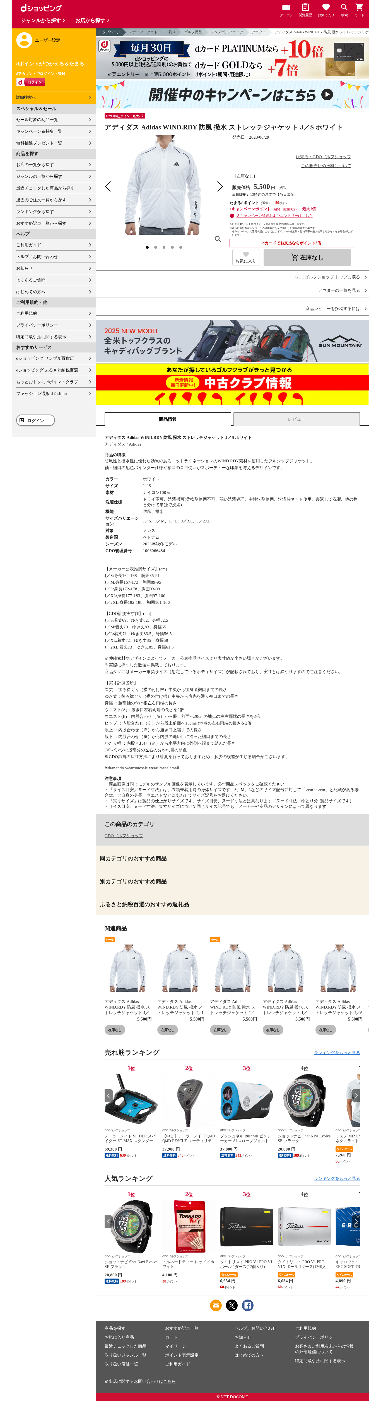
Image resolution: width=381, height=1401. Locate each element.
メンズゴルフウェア (227, 32)
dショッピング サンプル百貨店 (45, 358)
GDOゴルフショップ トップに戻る (327, 277)
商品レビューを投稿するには (333, 309)
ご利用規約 (26, 313)
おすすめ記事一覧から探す (41, 223)
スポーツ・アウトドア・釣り (152, 32)
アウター (259, 32)
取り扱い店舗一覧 (121, 1364)
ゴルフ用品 (193, 32)
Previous (109, 1095)
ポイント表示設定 (182, 1355)
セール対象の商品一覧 (37, 119)
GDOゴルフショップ (124, 836)
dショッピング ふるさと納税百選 (47, 370)
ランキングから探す (35, 211)
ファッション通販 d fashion (41, 393)
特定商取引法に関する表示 (41, 337)
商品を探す (115, 1328)
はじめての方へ (30, 292)
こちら (169, 1381)
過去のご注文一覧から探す (41, 200)
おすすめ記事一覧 (182, 1328)
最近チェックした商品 (125, 1346)
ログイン (35, 420)
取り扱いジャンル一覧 (125, 1355)
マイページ (175, 1346)
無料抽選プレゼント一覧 (39, 143)
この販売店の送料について (326, 166)
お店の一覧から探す (35, 164)
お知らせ (24, 268)
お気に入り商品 (119, 1337)
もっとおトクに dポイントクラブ (47, 382)
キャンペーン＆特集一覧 (39, 131)
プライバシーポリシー (37, 325)
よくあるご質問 (30, 280)
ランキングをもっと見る (337, 1052)
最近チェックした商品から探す (45, 188)
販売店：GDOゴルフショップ (323, 157)
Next (356, 1095)
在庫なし (115, 1030)
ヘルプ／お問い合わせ (37, 256)
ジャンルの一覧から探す (39, 176)
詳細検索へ (26, 97)
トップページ (109, 32)
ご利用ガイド (28, 245)
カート (171, 1337)
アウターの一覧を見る (339, 290)
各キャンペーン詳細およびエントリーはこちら (275, 216)
